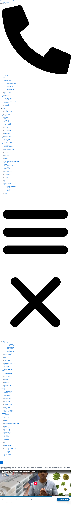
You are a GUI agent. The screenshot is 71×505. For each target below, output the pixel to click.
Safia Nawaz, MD (10, 86)
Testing (3, 137)
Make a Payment (7, 183)
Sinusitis (6, 127)
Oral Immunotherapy (8, 146)
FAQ (5, 181)
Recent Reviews (7, 92)
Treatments (4, 143)
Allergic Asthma (7, 110)
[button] (35, 266)
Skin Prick (6, 140)
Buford (5, 156)
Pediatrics (6, 134)
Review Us (6, 93)
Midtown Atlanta (7, 170)
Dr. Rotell (8, 190)
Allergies (4, 96)
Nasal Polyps (7, 133)
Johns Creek (7, 167)
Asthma (3, 108)
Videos (5, 193)
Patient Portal (7, 184)
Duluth (5, 164)
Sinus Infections (7, 130)
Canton (5, 158)
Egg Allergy (6, 117)
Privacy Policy (3, 500)
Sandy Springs (7, 174)
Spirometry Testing (8, 142)
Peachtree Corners (8, 171)
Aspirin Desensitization (9, 112)
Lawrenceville (7, 168)
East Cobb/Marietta (8, 165)
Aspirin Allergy (7, 99)
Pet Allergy (6, 102)
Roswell (6, 173)
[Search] (1, 462)
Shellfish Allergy (7, 123)
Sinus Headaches (8, 129)
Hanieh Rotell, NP (10, 89)
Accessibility (9, 500)
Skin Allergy (6, 104)
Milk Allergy (6, 118)
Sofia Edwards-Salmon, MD (12, 83)
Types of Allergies (8, 98)
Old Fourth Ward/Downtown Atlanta (11, 161)
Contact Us (6, 95)
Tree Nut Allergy (7, 124)
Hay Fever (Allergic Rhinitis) (10, 101)
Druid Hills (6, 162)
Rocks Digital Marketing (5, 504)
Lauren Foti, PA (10, 90)
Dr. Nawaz (9, 189)
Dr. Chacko (9, 187)
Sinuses (3, 126)
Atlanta (5, 153)
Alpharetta (6, 152)
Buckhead (6, 155)
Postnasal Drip (7, 136)
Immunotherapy (7, 145)
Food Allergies (5, 115)
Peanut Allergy (7, 121)
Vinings (5, 175)
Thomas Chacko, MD (11, 82)
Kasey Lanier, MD (10, 85)
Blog (5, 180)
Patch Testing (7, 139)
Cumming (6, 159)
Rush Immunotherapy (8, 148)
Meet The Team (7, 80)
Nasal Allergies (7, 131)
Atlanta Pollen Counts (8, 107)
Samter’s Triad (7, 114)
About (3, 79)
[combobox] (35, 460)
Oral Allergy (6, 120)
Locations (4, 151)
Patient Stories (7, 192)
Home (3, 77)
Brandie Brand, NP (10, 88)
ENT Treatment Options (9, 149)
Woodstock (6, 177)
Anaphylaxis (6, 105)
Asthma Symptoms (8, 111)
